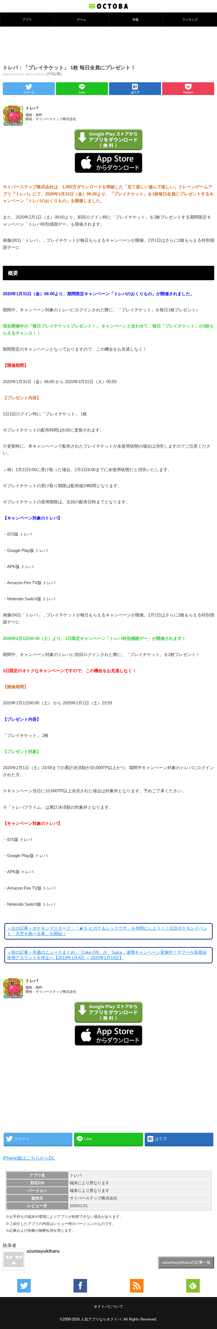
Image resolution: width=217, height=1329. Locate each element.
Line (82, 92)
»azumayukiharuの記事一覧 (186, 1262)
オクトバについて (108, 1306)
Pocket (188, 92)
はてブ (135, 92)
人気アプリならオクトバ (101, 1319)
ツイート (28, 92)
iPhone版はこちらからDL (29, 1158)
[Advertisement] (108, 45)
